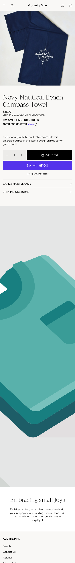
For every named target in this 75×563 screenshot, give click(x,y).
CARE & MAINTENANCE (17, 183)
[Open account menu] (63, 5)
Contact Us (9, 551)
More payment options (37, 173)
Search (7, 546)
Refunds (7, 557)
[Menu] (4, 5)
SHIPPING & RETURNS (16, 192)
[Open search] (12, 5)
